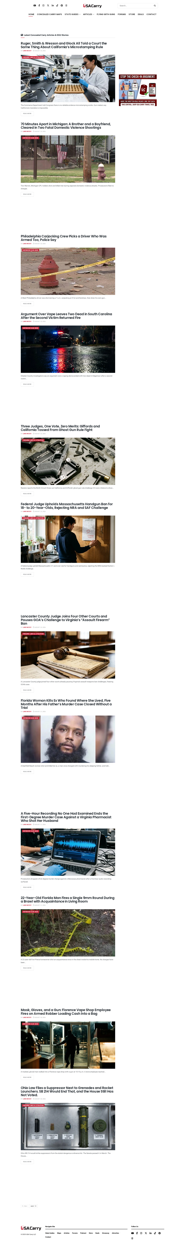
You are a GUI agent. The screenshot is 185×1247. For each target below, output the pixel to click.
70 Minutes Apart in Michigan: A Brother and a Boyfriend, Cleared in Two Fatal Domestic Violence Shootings (66, 126)
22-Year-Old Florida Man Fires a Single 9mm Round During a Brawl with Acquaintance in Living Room (67, 900)
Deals (97, 1233)
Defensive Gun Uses (30, 138)
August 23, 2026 (40, 131)
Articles (66, 1233)
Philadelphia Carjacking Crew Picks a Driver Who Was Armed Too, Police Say (63, 238)
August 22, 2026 (40, 434)
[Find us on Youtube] (34, 5)
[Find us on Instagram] (43, 5)
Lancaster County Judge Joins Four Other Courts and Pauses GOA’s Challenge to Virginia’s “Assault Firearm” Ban (65, 620)
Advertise (115, 1233)
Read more (28, 113)
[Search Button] (155, 5)
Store (91, 1233)
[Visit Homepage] (92, 5)
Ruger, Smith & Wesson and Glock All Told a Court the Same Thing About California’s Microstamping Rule (64, 45)
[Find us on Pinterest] (62, 5)
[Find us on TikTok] (57, 5)
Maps (59, 1233)
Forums (75, 1233)
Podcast (83, 1233)
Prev (25, 1206)
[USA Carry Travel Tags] (138, 90)
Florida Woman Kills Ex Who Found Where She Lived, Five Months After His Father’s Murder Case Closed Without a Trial (66, 704)
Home (31, 14)
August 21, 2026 (40, 711)
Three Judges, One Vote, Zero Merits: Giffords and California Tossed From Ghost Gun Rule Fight (60, 428)
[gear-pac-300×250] (138, 53)
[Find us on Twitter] (48, 5)
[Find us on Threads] (66, 5)
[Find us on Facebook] (39, 5)
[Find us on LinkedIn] (53, 5)
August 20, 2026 (40, 1017)
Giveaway (105, 1233)
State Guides (49, 1233)
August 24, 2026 (40, 51)
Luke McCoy (27, 51)
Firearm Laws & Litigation (33, 57)
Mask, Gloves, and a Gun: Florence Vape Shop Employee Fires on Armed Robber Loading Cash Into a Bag (66, 1012)
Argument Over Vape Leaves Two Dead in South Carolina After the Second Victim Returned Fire (66, 316)
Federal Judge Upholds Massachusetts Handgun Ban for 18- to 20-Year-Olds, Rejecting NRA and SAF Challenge (67, 506)
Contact (151, 14)
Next (33, 1206)
